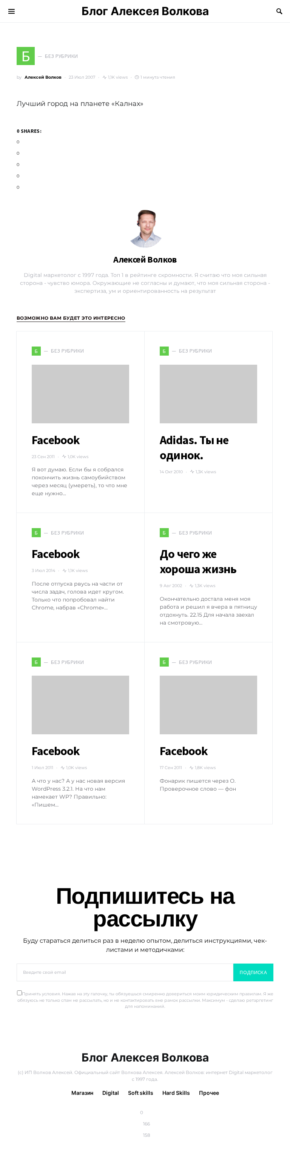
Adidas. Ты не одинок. (194, 447)
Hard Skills (176, 1093)
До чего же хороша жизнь (198, 561)
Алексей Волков (43, 77)
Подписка (253, 972)
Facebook (56, 440)
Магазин (82, 1093)
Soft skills (140, 1093)
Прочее (209, 1093)
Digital (110, 1093)
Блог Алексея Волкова (145, 11)
